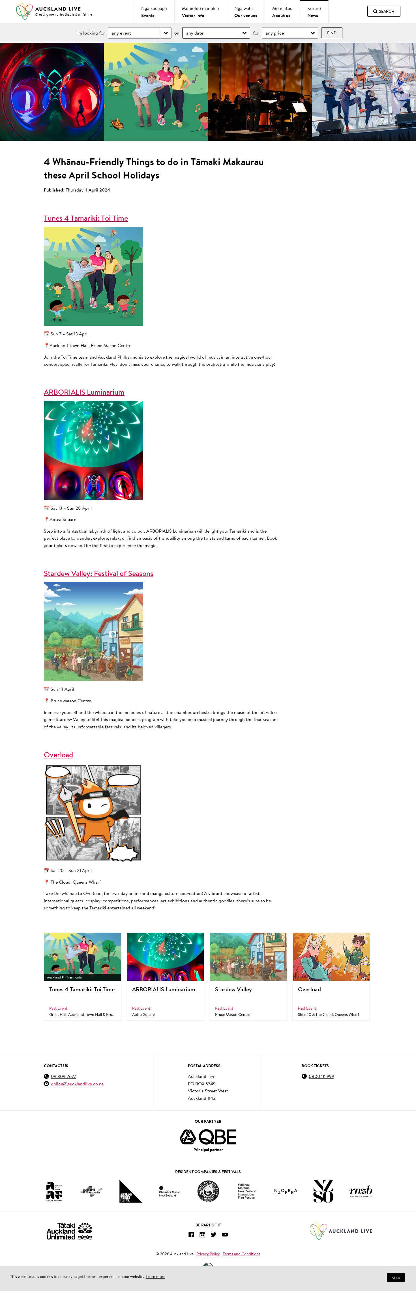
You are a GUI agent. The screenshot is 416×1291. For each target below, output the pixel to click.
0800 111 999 (321, 1076)
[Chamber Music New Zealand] (169, 1191)
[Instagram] (202, 1235)
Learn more (155, 1276)
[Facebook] (191, 1235)
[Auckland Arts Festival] (54, 1191)
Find (331, 32)
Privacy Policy (208, 1253)
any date (194, 33)
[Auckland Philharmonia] (91, 1191)
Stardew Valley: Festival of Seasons (98, 573)
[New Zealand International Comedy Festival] (208, 1191)
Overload (58, 755)
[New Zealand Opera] (286, 1191)
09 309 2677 (63, 1076)
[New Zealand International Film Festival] (247, 1191)
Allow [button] (396, 1277)
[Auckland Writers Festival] (130, 1191)
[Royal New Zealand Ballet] (360, 1191)
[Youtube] (225, 1235)
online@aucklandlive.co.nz (77, 1083)
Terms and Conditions (241, 1253)
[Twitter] (213, 1235)
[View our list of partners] (208, 1137)
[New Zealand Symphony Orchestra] (323, 1191)
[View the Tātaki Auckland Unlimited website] (69, 1231)
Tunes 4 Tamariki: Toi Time (86, 218)
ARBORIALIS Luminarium (84, 392)
